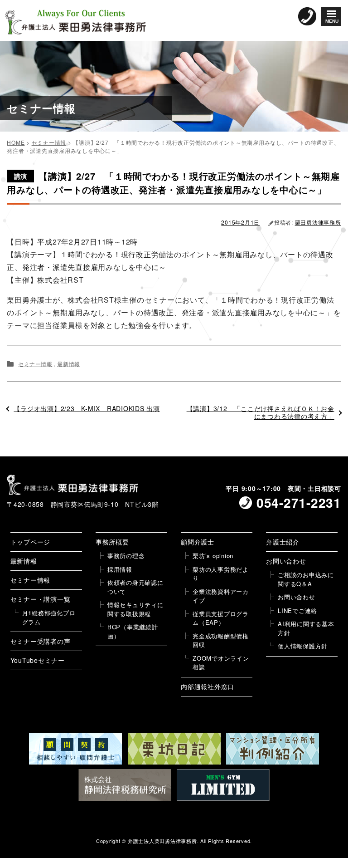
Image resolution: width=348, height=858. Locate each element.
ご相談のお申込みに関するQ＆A (306, 579)
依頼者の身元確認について (135, 587)
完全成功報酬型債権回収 (221, 640)
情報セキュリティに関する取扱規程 (135, 609)
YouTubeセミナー (37, 660)
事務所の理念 (126, 555)
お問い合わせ (286, 560)
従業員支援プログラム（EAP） (221, 618)
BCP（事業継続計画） (132, 631)
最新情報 (68, 364)
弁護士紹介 (283, 541)
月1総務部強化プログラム (49, 617)
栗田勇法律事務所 (318, 222)
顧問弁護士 (197, 541)
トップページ (30, 541)
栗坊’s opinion (213, 555)
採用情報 (119, 569)
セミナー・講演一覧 (40, 598)
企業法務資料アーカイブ (221, 596)
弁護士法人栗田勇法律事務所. (163, 840)
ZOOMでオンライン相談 (221, 663)
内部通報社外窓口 (207, 686)
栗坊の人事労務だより (221, 574)
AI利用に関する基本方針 (306, 628)
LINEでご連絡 (297, 610)
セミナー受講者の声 (40, 641)
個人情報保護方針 (303, 646)
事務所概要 (112, 541)
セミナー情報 (35, 364)
